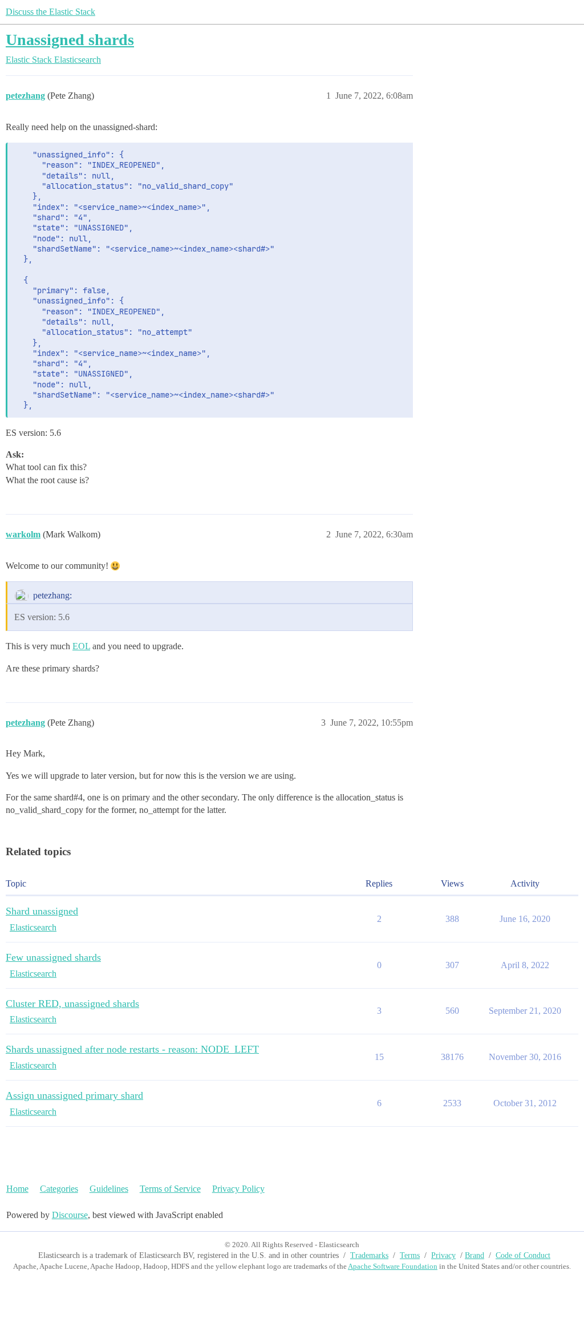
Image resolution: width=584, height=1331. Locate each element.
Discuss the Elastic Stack (50, 12)
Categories (59, 1189)
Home (17, 1189)
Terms (410, 1255)
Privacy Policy (238, 1189)
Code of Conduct (523, 1255)
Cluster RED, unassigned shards (72, 1003)
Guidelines (109, 1189)
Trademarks (369, 1255)
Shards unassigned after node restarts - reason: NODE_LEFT (132, 1049)
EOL (81, 646)
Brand (474, 1255)
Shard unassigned (42, 911)
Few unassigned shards (53, 957)
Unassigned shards (70, 39)
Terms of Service (170, 1189)
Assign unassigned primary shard (74, 1095)
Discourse (70, 1215)
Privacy (443, 1255)
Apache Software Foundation (392, 1266)
